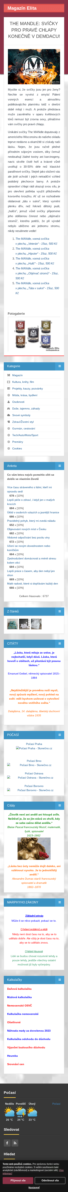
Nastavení (34, 1187)
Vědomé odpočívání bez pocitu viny (28, 537)
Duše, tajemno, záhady (26, 408)
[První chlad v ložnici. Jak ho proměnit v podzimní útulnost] (12, 623)
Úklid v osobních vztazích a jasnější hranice (33, 512)
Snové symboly (21, 415)
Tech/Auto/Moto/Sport (25, 435)
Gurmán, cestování (23, 428)
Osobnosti (18, 401)
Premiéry (17, 441)
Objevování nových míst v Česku (26, 529)
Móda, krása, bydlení (24, 395)
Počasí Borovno (34, 786)
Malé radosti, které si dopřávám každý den (32, 583)
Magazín (17, 375)
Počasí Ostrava (34, 773)
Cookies (17, 448)
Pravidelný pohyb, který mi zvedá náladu (31, 520)
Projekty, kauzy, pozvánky (27, 388)
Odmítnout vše (50, 1180)
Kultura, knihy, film (23, 381)
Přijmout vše (18, 1180)
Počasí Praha (34, 743)
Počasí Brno (34, 760)
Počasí (56, 1103)
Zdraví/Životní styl (23, 421)
